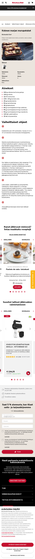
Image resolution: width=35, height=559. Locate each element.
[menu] (3, 2)
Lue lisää (7, 436)
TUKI (4, 488)
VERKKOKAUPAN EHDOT (12, 494)
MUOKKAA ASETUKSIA (17, 555)
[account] (29, 3)
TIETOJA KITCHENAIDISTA (12, 500)
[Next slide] (30, 329)
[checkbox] (3, 431)
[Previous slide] (6, 329)
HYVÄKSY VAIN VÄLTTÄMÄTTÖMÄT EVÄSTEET (17, 550)
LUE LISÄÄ (17, 287)
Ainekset (7, 24)
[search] (6, 2)
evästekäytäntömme (7, 533)
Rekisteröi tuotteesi (17, 481)
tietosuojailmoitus (19, 411)
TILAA (19, 452)
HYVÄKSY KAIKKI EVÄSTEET (17, 544)
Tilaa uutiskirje (33, 279)
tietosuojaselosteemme (8, 536)
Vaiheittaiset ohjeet (18, 24)
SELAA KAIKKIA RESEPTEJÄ (17, 235)
